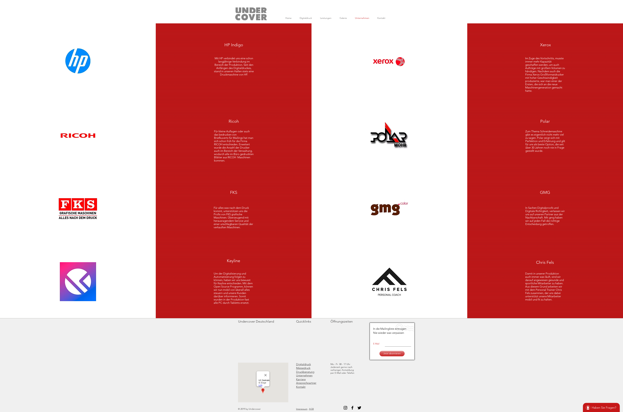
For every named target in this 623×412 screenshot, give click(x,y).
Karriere (301, 379)
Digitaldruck (303, 364)
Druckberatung (305, 372)
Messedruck (303, 368)
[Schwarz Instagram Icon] (345, 407)
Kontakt (300, 386)
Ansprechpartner (306, 383)
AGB (311, 408)
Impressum (301, 408)
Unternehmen (304, 375)
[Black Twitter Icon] (359, 407)
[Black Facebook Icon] (352, 407)
